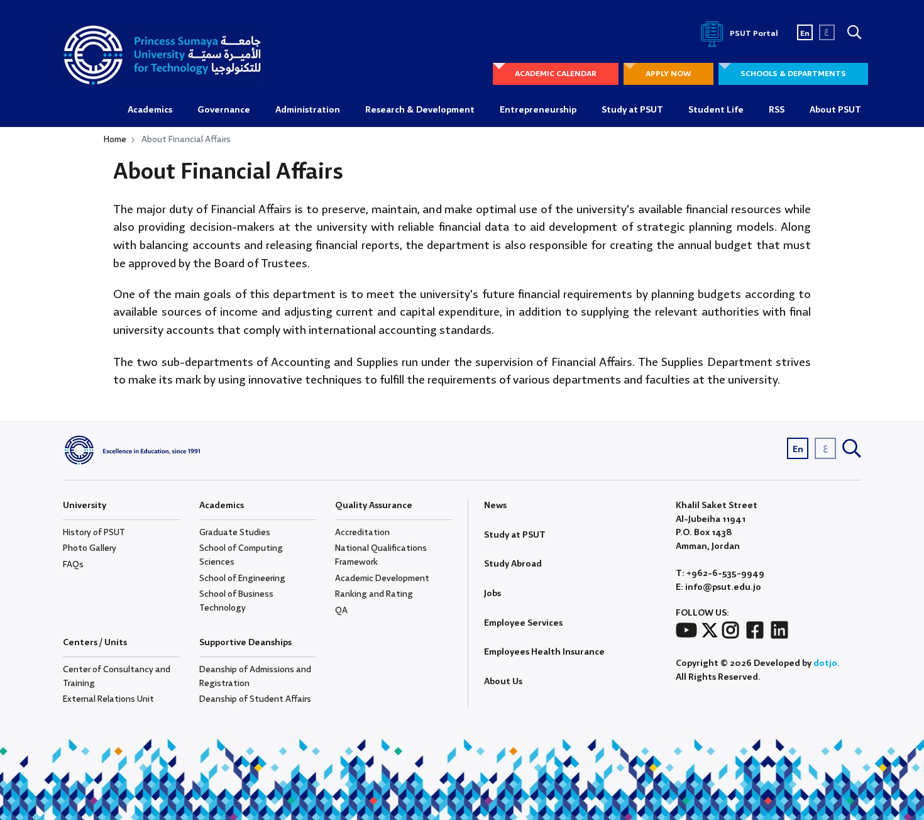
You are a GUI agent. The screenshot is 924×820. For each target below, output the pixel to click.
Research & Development (420, 110)
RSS (776, 110)
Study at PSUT (632, 110)
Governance (223, 110)
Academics (150, 110)
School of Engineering (242, 578)
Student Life (716, 110)
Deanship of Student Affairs (255, 699)
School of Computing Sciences (241, 555)
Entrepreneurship (538, 110)
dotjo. (826, 663)
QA (341, 611)
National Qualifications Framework (381, 555)
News (495, 505)
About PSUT (835, 110)
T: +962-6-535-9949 (720, 573)
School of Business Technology (236, 601)
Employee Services (523, 623)
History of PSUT (94, 533)
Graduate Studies (234, 533)
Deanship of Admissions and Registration (255, 676)
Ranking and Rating (374, 594)
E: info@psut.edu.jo (718, 587)
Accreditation (362, 533)
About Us (503, 682)
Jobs (492, 594)
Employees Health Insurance (544, 652)
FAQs (73, 565)
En (805, 34)
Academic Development (382, 578)
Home (115, 140)
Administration (307, 110)
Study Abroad (513, 564)
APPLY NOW (668, 74)
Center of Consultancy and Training (116, 676)
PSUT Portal (753, 34)
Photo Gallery (89, 548)
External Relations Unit (108, 699)
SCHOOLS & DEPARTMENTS (793, 74)
